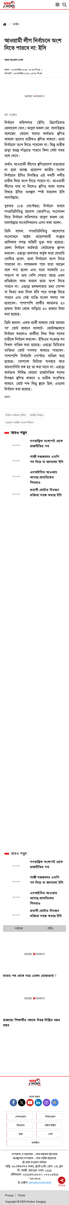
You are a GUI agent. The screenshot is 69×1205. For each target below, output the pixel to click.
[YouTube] (30, 1102)
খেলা (50, 1134)
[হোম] (6, 24)
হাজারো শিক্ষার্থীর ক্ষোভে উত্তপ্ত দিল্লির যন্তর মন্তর (31, 1022)
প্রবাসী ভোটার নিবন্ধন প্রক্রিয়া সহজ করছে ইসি (46, 492)
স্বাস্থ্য (20, 1134)
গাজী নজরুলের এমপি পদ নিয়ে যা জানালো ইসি (47, 459)
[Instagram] (46, 1102)
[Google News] (55, 1102)
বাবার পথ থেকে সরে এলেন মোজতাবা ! (29, 976)
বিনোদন (20, 1125)
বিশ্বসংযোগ (50, 1116)
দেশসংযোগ (20, 1116)
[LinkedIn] (38, 1102)
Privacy (9, 1195)
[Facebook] (13, 1102)
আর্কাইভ (35, 1142)
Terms (21, 1195)
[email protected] (40, 1183)
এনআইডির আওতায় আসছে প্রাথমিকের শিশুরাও (43, 477)
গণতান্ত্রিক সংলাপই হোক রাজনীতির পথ (46, 443)
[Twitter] (21, 1102)
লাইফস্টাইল (50, 1125)
